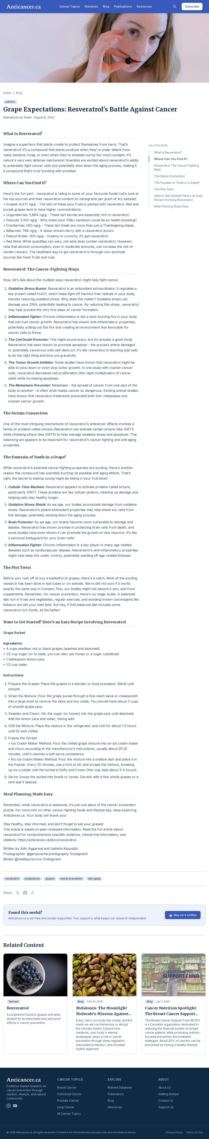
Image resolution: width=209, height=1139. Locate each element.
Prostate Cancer (68, 1100)
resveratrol (12, 878)
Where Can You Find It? (171, 159)
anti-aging (94, 878)
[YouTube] (15, 1106)
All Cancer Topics (69, 1113)
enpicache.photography (50, 854)
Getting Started (168, 1094)
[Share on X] (18, 893)
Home (7, 93)
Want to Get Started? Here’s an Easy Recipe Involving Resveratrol (178, 198)
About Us (164, 1087)
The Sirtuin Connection (169, 176)
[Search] (174, 6)
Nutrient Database (120, 1087)
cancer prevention (71, 878)
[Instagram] (9, 1106)
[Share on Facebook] (25, 893)
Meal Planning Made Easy (171, 206)
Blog (106, 6)
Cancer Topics (69, 6)
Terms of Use (194, 1132)
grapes (50, 878)
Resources (144, 6)
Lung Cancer (65, 1107)
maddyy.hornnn (30, 859)
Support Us (165, 1107)
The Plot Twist (163, 189)
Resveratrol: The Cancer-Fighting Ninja (176, 167)
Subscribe (192, 6)
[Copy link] (32, 893)
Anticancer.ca (13, 815)
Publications (123, 6)
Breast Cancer (66, 1087)
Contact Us (165, 1100)
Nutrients (91, 6)
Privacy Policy (174, 1132)
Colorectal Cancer (69, 1094)
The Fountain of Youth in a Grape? (177, 182)
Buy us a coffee (183, 915)
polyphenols (32, 878)
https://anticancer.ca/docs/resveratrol (47, 840)
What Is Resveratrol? (168, 152)
